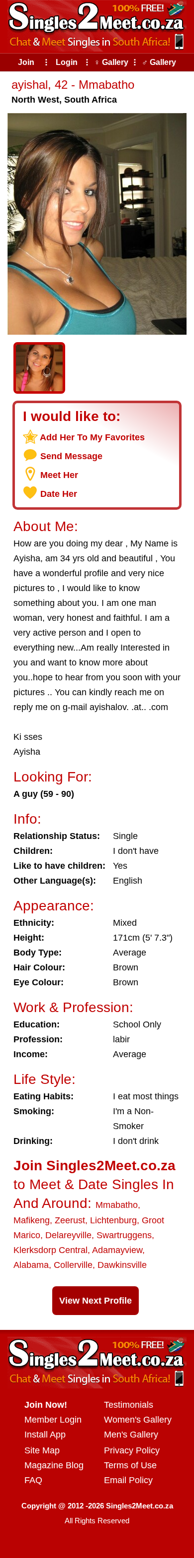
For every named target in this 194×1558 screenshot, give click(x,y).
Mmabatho (117, 1205)
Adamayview (117, 1250)
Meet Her (59, 475)
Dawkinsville (122, 1265)
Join (26, 62)
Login (67, 62)
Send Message (71, 456)
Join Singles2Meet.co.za (94, 1165)
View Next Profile (95, 1301)
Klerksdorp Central (50, 1250)
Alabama (31, 1265)
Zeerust (70, 1220)
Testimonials (128, 1405)
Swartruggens (124, 1235)
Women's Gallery (138, 1420)
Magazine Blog (54, 1465)
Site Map (42, 1450)
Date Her (58, 494)
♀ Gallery (111, 62)
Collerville (73, 1265)
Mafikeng (31, 1220)
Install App (45, 1434)
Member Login (53, 1420)
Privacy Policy (132, 1450)
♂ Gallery (159, 62)
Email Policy (128, 1480)
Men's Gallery (131, 1434)
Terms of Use (130, 1465)
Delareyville (68, 1235)
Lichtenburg (113, 1220)
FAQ (33, 1480)
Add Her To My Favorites (92, 437)
